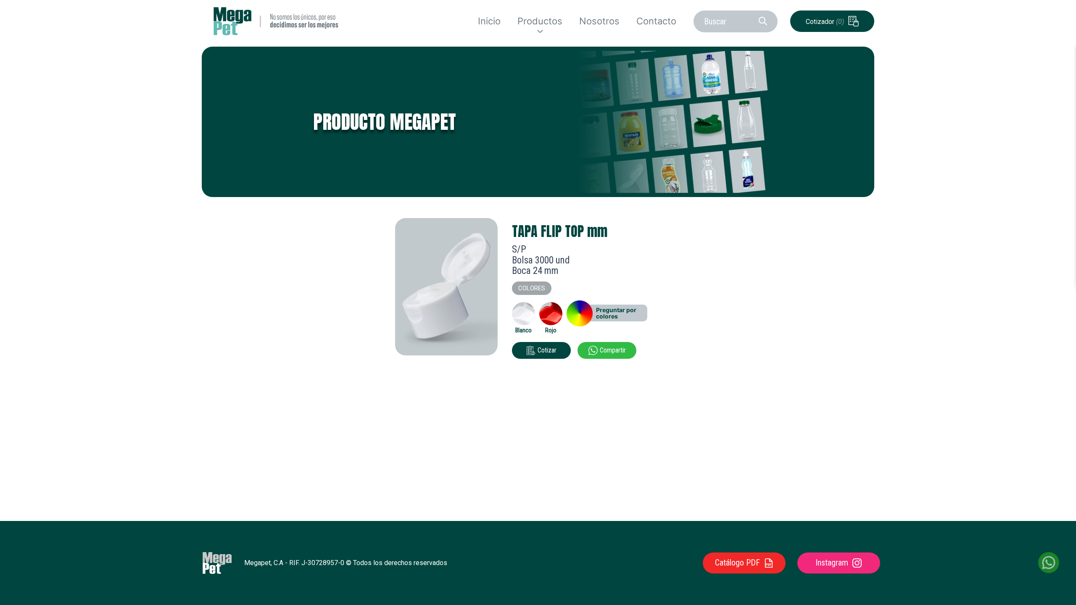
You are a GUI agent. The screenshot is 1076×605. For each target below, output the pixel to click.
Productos (539, 21)
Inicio (489, 21)
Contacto (656, 21)
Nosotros (599, 21)
